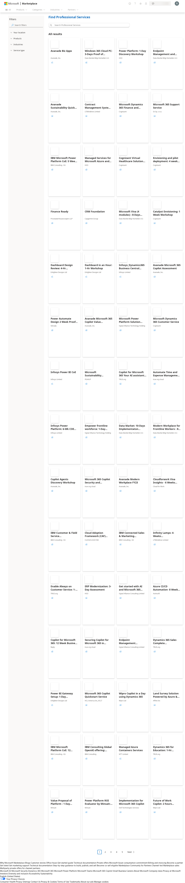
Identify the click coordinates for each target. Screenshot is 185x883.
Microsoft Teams (84, 870)
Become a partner (175, 862)
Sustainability (46, 873)
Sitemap (26, 881)
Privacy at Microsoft (172, 870)
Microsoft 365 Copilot (102, 870)
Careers (129, 870)
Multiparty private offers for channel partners (20, 868)
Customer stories (38, 862)
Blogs (27, 862)
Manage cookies (101, 881)
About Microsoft (141, 870)
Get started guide (65, 862)
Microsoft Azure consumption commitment (128, 862)
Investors (4, 873)
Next (129, 852)
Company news (155, 870)
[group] (52, 62)
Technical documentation (85, 862)
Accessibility (34, 873)
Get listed (4, 865)
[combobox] (89, 25)
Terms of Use (63, 881)
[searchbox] (29, 25)
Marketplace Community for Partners (135, 865)
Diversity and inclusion (18, 873)
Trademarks (75, 881)
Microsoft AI (5, 870)
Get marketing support (19, 865)
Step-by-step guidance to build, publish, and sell (74, 865)
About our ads (87, 881)
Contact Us (35, 881)
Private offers (103, 862)
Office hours (51, 862)
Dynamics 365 (34, 870)
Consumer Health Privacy (11, 881)
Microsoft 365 (47, 870)
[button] (50, 25)
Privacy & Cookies (49, 881)
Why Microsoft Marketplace (12, 862)
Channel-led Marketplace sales (165, 865)
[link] (64, 63)
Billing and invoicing (157, 862)
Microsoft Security (20, 870)
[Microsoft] (11, 3)
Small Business (119, 870)
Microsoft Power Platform (65, 870)
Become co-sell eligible (107, 865)
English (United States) (10, 876)
